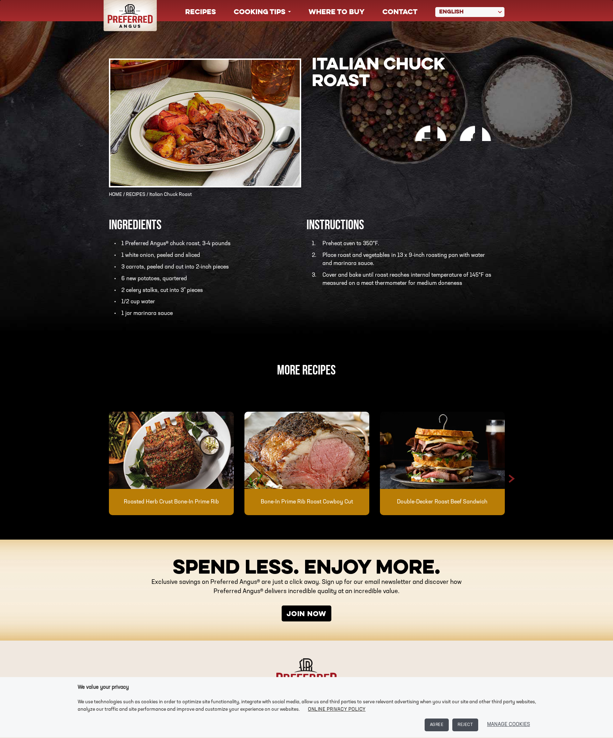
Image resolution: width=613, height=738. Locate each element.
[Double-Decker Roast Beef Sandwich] (442, 450)
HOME (115, 194)
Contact (400, 12)
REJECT (465, 725)
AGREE (437, 725)
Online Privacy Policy (337, 709)
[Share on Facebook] (444, 133)
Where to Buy (337, 12)
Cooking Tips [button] (260, 12)
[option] (171, 463)
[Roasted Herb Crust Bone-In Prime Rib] (171, 450)
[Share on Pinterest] (467, 133)
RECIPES (135, 194)
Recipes (200, 12)
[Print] (421, 133)
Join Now (306, 614)
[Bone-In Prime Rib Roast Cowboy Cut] (306, 450)
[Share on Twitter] (489, 133)
